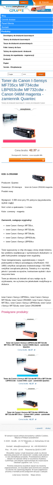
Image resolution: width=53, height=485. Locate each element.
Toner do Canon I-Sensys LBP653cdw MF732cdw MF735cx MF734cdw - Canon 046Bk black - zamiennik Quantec (26, 345)
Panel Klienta (8, 23)
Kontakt (5, 27)
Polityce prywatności (30, 438)
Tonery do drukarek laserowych (12, 103)
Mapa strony (36, 475)
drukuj (47, 428)
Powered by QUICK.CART (35, 450)
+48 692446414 (40, 446)
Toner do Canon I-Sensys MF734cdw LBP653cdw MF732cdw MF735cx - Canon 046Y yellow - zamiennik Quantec (27, 414)
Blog (4, 16)
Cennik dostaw (8, 19)
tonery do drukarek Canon (35, 103)
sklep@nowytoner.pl (22, 446)
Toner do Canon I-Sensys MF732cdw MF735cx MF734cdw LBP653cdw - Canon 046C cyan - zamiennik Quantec (27, 380)
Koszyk (45, 2)
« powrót (38, 428)
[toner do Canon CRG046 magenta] (39, 185)
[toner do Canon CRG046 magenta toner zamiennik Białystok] (19, 143)
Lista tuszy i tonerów (20, 475)
